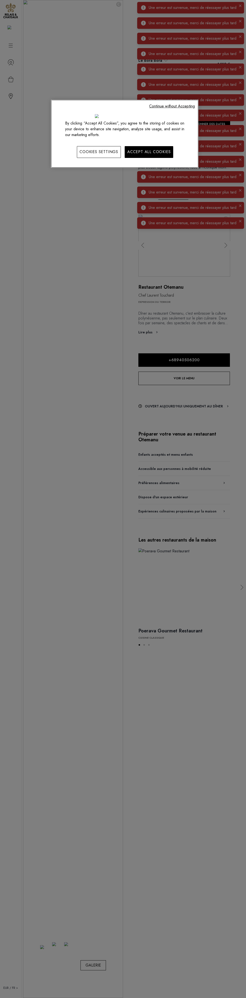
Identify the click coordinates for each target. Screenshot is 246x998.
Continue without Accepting (172, 106)
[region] (124, 134)
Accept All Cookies (149, 152)
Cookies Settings (99, 152)
